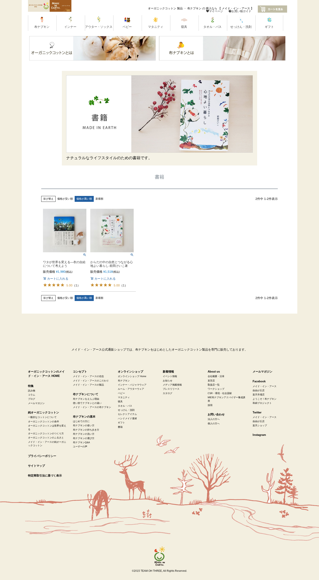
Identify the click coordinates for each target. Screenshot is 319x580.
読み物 (31, 390)
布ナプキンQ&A (81, 442)
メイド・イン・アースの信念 (88, 376)
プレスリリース (171, 389)
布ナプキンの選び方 (83, 438)
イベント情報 (170, 376)
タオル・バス (125, 405)
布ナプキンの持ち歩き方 (86, 429)
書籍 (120, 427)
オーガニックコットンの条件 (43, 421)
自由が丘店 (259, 390)
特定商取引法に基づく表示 (45, 475)
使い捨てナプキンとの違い (87, 403)
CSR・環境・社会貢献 (220, 393)
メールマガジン (36, 403)
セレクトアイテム (127, 414)
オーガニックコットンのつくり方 (46, 433)
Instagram (259, 434)
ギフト (121, 422)
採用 (210, 405)
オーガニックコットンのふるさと (46, 437)
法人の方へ (214, 419)
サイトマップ (36, 465)
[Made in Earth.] (159, 556)
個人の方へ (214, 423)
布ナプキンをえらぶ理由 (86, 399)
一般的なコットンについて (42, 417)
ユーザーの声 (80, 446)
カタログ (167, 393)
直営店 (211, 380)
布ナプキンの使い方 (83, 425)
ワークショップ (216, 389)
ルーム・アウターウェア (131, 389)
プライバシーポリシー (42, 456)
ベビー (121, 393)
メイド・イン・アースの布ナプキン (92, 407)
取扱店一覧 (214, 384)
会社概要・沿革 (216, 376)
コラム (31, 394)
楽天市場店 (259, 394)
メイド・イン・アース (264, 386)
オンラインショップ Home (132, 376)
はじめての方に (81, 421)
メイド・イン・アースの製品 (88, 384)
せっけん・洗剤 (126, 410)
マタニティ (124, 397)
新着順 (99, 198)
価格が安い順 (65, 198)
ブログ (31, 399)
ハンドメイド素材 (127, 418)
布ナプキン (124, 380)
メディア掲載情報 (172, 384)
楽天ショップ (260, 425)
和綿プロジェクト (262, 403)
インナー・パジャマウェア (132, 384)
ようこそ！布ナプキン (264, 399)
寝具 (120, 401)
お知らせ (167, 380)
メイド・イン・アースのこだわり (91, 380)
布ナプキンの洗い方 (83, 434)
